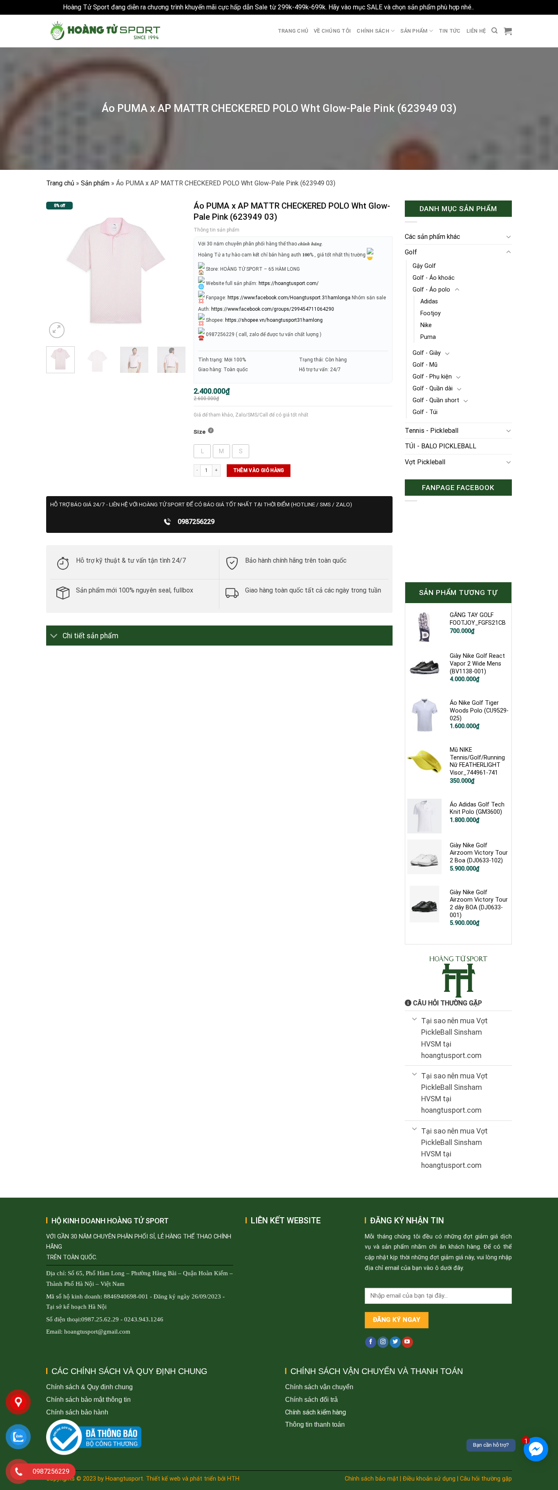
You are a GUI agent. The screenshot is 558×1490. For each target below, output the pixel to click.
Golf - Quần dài (433, 388)
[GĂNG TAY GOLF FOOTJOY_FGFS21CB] (424, 626)
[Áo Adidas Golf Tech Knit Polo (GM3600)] (424, 816)
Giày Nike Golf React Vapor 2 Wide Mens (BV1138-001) (477, 664)
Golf (411, 252)
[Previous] (59, 270)
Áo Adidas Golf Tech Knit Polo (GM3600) (477, 808)
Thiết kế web (163, 1478)
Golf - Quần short (436, 400)
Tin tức (450, 31)
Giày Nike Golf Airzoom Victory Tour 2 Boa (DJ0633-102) (479, 853)
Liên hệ (476, 31)
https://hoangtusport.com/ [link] (289, 283)
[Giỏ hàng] (508, 31)
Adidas (429, 301)
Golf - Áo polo (431, 289)
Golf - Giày (427, 353)
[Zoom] (57, 330)
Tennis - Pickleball (431, 430)
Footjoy (430, 313)
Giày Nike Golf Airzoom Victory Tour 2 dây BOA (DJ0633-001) (479, 904)
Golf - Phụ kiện (432, 376)
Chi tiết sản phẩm (90, 636)
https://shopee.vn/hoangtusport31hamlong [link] (274, 320)
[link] (272, 309)
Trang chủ (293, 31)
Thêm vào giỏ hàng (258, 470)
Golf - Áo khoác (434, 277)
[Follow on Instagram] (382, 1342)
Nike (426, 325)
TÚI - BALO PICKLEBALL (440, 446)
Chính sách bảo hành (77, 1412)
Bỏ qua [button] (485, 7)
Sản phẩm (413, 31)
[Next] (172, 270)
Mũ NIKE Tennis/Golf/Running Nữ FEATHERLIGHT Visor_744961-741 (477, 761)
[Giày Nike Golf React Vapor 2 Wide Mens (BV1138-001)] (424, 667)
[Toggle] (54, 636)
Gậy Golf (424, 266)
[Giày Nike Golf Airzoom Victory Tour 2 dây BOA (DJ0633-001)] (424, 904)
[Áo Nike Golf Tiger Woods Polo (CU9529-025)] (424, 714)
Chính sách (373, 31)
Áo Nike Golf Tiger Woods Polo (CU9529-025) (479, 710)
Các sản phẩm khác (432, 237)
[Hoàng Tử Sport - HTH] (104, 31)
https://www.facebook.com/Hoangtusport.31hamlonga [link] (289, 298)
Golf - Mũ (425, 364)
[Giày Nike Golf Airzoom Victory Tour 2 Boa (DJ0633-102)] (424, 857)
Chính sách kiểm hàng (315, 1412)
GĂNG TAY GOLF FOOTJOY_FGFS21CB (478, 619)
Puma (428, 337)
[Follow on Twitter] (395, 1342)
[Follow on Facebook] (370, 1342)
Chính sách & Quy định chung (89, 1386)
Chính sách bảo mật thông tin (88, 1399)
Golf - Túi (425, 412)
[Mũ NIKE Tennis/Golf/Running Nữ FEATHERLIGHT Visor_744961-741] (424, 761)
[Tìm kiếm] (494, 30)
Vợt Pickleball (425, 462)
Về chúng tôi (332, 31)
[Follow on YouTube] (407, 1342)
